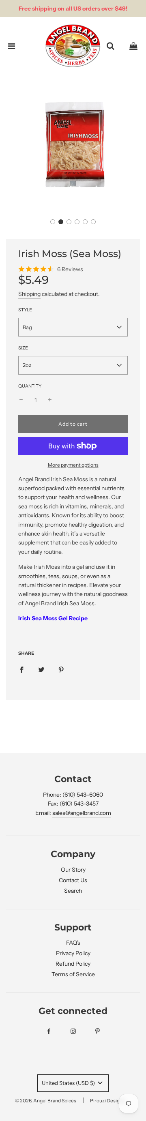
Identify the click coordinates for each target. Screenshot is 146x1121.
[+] (50, 400)
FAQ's (73, 942)
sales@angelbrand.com (81, 813)
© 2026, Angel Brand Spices (45, 1100)
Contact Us (73, 880)
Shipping (29, 294)
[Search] (110, 46)
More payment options (73, 465)
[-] (21, 400)
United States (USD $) (69, 1083)
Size (23, 348)
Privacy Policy (73, 953)
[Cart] (133, 46)
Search (73, 890)
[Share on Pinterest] (61, 669)
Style (25, 310)
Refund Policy (73, 963)
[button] (52, 221)
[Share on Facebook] (21, 669)
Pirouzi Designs (107, 1100)
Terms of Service (73, 974)
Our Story (73, 869)
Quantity (29, 386)
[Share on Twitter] (41, 669)
